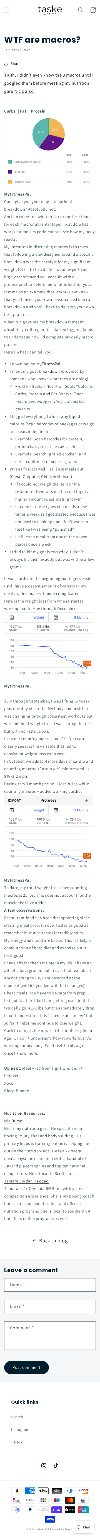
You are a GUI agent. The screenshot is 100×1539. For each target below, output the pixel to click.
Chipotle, (31, 476)
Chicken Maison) (56, 476)
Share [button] (16, 63)
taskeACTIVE (42, 1529)
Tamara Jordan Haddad (26, 1181)
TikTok (17, 1442)
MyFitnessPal (49, 363)
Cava (16, 476)
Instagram (20, 1429)
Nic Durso (24, 91)
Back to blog (53, 1240)
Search (17, 1416)
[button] (7, 10)
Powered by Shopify (62, 1529)
